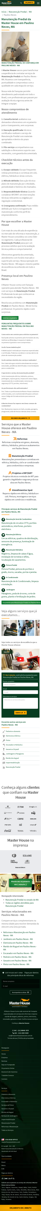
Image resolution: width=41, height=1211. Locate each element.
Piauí (3, 1194)
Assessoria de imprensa (9, 1072)
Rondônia (36, 1194)
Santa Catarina (23, 1197)
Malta (3, 1165)
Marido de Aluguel (7, 1112)
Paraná (8, 1194)
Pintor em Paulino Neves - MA (16, 964)
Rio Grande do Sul (13, 1197)
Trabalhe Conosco (7, 1075)
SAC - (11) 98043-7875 (21, 1030)
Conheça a (20, 1023)
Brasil (3, 1162)
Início (3, 11)
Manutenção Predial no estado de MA (22, 899)
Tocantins (8, 1199)
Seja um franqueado (8, 1065)
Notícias (4, 1061)
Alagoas (8, 1187)
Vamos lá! (20, 713)
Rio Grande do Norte (26, 1194)
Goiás (18, 1190)
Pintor (8, 740)
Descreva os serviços (10, 696)
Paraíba (25, 1192)
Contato (4, 1079)
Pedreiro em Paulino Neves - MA (17, 957)
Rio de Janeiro (15, 1194)
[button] (20, 659)
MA (30, 11)
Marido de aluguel (12, 758)
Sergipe (31, 1197)
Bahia (25, 1187)
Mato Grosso (15, 1192)
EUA (2, 1169)
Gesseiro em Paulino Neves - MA (17, 960)
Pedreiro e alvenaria (13, 731)
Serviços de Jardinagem (9, 1116)
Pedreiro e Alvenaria (8, 1094)
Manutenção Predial (18, 11)
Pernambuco (32, 1192)
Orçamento (29, 2)
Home (3, 1054)
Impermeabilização (13, 763)
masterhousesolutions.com (10, 1142)
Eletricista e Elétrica (13, 736)
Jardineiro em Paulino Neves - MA (18, 939)
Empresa (4, 1057)
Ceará (29, 1187)
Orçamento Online (7, 1068)
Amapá (21, 1187)
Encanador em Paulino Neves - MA (18, 953)
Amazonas (14, 1187)
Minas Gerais (31, 1190)
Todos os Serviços (7, 1130)
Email (5, 689)
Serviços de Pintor (7, 1105)
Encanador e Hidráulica (14, 745)
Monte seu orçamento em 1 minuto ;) (20, 883)
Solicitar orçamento (10, 318)
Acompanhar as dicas (19, 992)
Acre (3, 1187)
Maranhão (24, 1190)
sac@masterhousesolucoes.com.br (20, 1036)
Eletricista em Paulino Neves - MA (18, 942)
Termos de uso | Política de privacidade (20, 1038)
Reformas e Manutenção (9, 1127)
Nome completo (8, 681)
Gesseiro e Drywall (12, 749)
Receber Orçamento (19, 418)
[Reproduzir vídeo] (20, 659)
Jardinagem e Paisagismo (15, 754)
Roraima (4, 1197)
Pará (21, 1192)
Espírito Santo (11, 1190)
